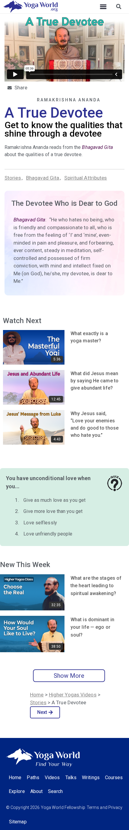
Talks (71, 777)
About (36, 791)
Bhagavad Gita (42, 178)
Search (55, 791)
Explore (17, 791)
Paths (33, 777)
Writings (91, 777)
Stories (12, 178)
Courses (114, 777)
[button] (103, 6)
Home (37, 695)
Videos (52, 777)
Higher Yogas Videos (73, 695)
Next (42, 712)
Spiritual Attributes (85, 178)
